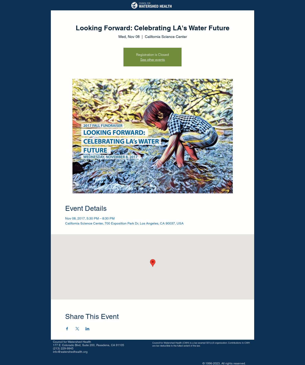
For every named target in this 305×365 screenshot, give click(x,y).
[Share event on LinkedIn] (87, 328)
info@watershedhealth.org (70, 351)
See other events (152, 59)
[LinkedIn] (76, 334)
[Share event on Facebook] (67, 328)
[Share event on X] (77, 328)
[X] (62, 334)
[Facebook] (55, 334)
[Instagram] (69, 334)
